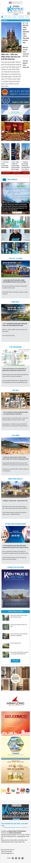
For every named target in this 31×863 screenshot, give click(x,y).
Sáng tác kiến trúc (6, 172)
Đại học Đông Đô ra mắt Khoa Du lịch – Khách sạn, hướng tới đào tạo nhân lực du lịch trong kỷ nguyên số (15, 419)
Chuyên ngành (21, 17)
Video (15, 226)
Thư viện (15, 252)
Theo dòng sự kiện (15, 612)
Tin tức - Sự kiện (7, 17)
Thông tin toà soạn (15, 567)
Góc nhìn (15, 435)
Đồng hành (15, 239)
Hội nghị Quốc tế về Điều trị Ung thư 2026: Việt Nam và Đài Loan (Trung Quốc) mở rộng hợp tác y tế (15, 425)
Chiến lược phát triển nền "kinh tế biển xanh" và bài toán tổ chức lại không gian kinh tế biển (15, 459)
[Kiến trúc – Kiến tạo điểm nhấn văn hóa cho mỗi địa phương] (11, 37)
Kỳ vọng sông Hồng (15, 643)
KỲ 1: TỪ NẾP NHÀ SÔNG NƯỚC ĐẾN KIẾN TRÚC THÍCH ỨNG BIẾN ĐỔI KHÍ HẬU (26, 32)
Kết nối (27, 17)
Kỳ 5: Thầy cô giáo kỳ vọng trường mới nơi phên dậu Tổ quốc (15, 165)
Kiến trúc (14, 17)
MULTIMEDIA (12, 179)
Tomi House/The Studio (8, 335)
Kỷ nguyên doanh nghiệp (15, 524)
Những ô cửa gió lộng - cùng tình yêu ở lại (26, 52)
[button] (28, 157)
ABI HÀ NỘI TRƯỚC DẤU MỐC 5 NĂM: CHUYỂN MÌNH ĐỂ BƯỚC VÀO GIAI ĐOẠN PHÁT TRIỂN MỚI (14, 282)
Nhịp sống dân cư (15, 479)
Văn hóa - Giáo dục (16, 172)
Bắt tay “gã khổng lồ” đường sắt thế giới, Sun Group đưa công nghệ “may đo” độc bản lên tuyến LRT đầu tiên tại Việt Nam (15, 553)
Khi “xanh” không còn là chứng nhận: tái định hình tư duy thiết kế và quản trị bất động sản (14, 370)
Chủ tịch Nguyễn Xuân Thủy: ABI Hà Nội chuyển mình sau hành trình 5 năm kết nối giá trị (15, 547)
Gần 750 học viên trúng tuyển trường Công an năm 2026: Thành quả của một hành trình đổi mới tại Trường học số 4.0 (15, 508)
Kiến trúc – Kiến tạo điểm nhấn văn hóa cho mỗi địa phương (11, 57)
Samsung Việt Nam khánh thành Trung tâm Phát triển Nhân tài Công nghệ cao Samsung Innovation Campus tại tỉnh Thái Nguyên (15, 464)
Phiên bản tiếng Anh (16, 2)
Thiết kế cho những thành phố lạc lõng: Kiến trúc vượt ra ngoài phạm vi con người (25, 167)
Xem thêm (15, 660)
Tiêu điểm (4, 20)
